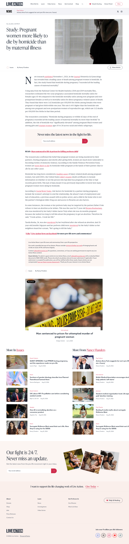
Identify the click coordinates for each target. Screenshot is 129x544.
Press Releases (11, 514)
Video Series (51, 4)
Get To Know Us (73, 499)
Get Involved (69, 4)
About (8, 499)
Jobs (7, 510)
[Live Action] (14, 4)
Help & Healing (97, 4)
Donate (8, 503)
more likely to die (42, 165)
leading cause (62, 174)
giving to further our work (74, 245)
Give (118, 4)
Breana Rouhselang (94, 208)
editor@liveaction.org (41, 251)
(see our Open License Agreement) (48, 262)
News (60, 4)
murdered (51, 222)
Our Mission (72, 503)
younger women (45, 125)
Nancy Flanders (96, 350)
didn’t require (66, 177)
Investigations (42, 507)
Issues (12, 67)
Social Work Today (43, 191)
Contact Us (10, 517)
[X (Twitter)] (118, 12)
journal (77, 76)
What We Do (34, 4)
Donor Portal (108, 4)
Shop (77, 4)
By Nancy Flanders (23, 67)
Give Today (91, 486)
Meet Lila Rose (73, 507)
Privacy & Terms (25, 536)
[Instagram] (122, 12)
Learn (43, 4)
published (49, 76)
